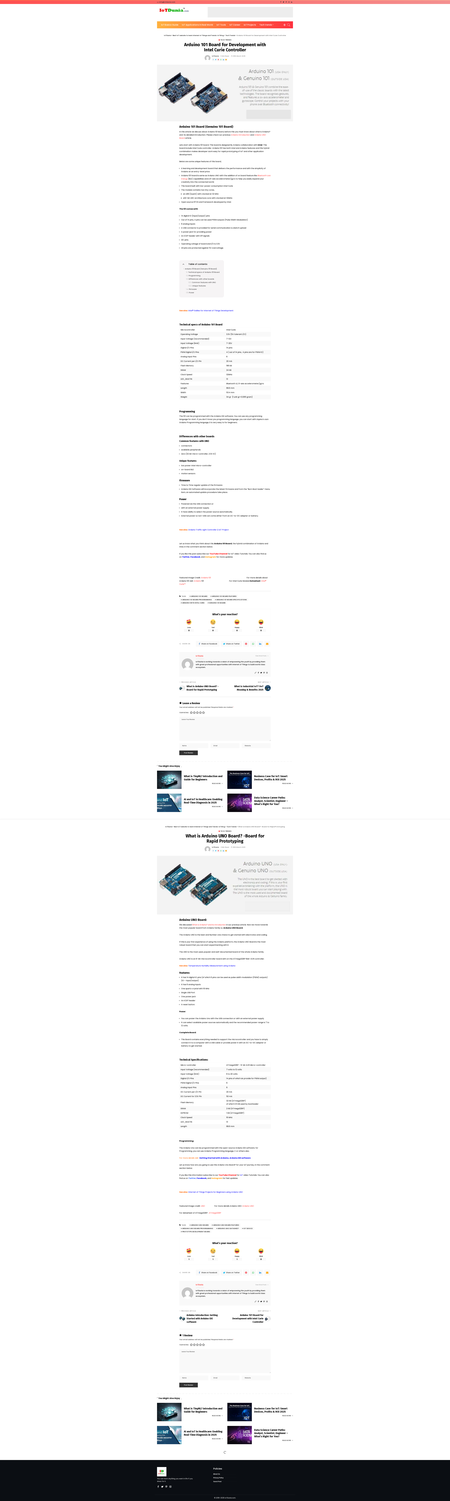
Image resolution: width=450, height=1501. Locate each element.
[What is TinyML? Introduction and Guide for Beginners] (169, 780)
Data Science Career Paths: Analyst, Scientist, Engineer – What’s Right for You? (271, 801)
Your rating (184, 713)
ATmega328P (215, 1213)
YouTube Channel (218, 553)
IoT (241, 1175)
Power (191, 292)
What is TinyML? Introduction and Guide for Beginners (203, 778)
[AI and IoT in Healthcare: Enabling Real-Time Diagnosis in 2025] (169, 803)
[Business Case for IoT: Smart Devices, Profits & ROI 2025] (239, 780)
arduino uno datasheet (228, 1228)
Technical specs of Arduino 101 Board (203, 272)
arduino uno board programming (197, 1228)
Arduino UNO (248, 1206)
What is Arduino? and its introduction (209, 924)
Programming (194, 275)
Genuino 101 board (217, 603)
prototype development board (196, 1232)
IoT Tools (217, 1463)
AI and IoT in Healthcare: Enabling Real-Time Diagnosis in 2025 (203, 801)
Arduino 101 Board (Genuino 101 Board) (201, 269)
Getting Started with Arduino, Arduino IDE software (225, 1158)
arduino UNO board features (226, 1225)
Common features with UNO (204, 282)
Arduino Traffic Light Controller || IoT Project (208, 529)
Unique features (199, 286)
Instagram (210, 557)
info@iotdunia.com (167, 2)
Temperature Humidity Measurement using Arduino (211, 965)
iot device (248, 1228)
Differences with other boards (201, 279)
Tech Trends (225, 40)
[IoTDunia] (174, 10)
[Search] (289, 24)
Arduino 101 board (199, 596)
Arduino (197, 581)
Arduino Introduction (240, 135)
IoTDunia (215, 56)
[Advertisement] (250, 12)
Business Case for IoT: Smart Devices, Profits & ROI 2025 (270, 778)
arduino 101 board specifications (231, 600)
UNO (203, 1206)
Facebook (195, 557)
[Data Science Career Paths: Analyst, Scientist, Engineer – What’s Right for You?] (239, 803)
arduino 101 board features (224, 596)
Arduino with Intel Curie (193, 603)
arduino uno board (200, 1225)
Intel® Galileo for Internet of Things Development (210, 310)
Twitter (192, 1178)
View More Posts (260, 656)
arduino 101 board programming (197, 600)
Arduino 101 (206, 577)
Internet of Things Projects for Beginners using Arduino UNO (215, 1192)
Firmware (193, 289)
